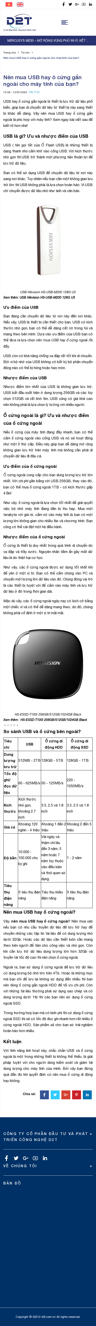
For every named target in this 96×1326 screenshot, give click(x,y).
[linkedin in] (90, 4)
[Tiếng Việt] (9, 4)
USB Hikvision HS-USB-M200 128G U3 (47, 297)
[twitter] (70, 4)
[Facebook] (44, 1095)
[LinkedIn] (87, 1095)
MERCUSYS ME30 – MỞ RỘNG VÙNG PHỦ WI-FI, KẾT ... (48, 40)
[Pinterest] (76, 1095)
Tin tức (25, 52)
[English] (20, 4)
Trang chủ (9, 52)
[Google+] (65, 1095)
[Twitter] (55, 1095)
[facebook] (63, 4)
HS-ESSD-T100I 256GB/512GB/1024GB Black (54, 720)
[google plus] (77, 4)
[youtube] (83, 4)
